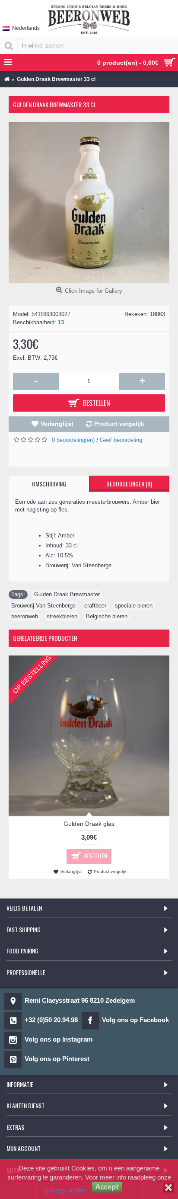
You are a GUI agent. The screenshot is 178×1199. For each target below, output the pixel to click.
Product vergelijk (119, 423)
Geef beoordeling (121, 440)
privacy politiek (66, 1190)
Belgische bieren (106, 616)
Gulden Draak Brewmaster (67, 594)
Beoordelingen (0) (129, 483)
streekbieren (62, 616)
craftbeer (95, 605)
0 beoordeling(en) (73, 440)
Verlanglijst (57, 423)
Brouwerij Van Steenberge (43, 605)
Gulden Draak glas (89, 823)
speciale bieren (134, 605)
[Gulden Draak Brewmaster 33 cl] (89, 202)
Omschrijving (49, 483)
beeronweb (24, 616)
